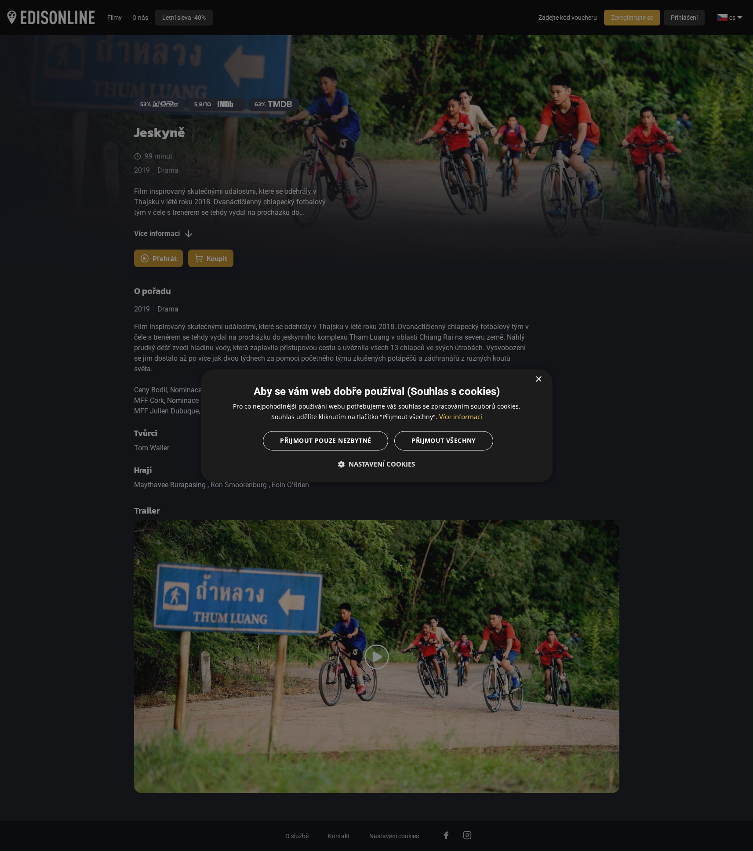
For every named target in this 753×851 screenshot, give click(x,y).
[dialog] (377, 425)
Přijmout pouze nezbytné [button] (325, 440)
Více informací (460, 416)
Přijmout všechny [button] (443, 440)
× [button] (538, 379)
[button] (376, 464)
